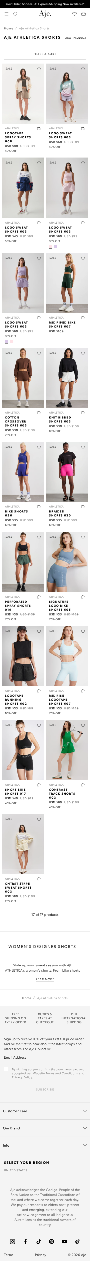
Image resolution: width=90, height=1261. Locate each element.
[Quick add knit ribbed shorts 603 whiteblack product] (83, 413)
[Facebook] (25, 1241)
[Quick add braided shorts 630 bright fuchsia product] (83, 507)
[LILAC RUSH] (55, 246)
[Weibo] (77, 1241)
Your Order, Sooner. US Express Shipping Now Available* (45, 4)
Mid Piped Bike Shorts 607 (62, 324)
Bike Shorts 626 (16, 513)
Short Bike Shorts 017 (15, 791)
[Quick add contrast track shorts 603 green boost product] (83, 785)
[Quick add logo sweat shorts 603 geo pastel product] (83, 129)
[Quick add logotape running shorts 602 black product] (39, 691)
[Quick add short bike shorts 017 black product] (39, 785)
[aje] (45, 14)
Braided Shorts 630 (60, 513)
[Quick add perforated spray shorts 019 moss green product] (39, 597)
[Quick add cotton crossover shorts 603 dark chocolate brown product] (39, 413)
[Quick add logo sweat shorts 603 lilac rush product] (39, 318)
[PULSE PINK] (50, 246)
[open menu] (6, 13)
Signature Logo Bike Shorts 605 (60, 605)
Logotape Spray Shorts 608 (18, 137)
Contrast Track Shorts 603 (62, 793)
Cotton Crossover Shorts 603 (16, 421)
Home (8, 28)
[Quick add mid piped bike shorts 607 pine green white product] (83, 318)
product (80, 37)
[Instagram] (12, 1241)
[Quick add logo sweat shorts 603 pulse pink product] (83, 223)
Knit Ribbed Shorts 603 (60, 419)
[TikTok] (38, 1241)
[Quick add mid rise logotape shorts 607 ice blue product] (83, 691)
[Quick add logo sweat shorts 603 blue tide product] (39, 223)
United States (16, 1170)
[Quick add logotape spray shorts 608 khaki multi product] (39, 129)
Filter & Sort (45, 54)
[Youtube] (64, 1241)
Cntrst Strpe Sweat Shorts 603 (18, 887)
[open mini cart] (83, 13)
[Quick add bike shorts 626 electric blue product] (39, 507)
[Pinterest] (51, 1241)
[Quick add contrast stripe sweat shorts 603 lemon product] (39, 879)
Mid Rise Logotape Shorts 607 (60, 699)
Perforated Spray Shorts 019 (18, 605)
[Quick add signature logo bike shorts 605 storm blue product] (83, 597)
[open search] (15, 13)
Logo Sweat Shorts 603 (60, 135)
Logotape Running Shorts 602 (16, 699)
